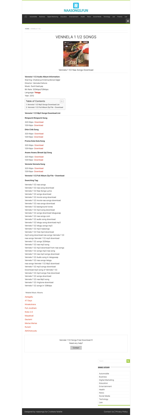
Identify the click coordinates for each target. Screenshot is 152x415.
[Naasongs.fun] (76, 6)
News (89, 16)
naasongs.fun (42, 412)
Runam (28, 327)
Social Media (97, 16)
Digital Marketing (52, 16)
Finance (119, 16)
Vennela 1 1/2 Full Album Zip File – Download (45, 107)
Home (25, 16)
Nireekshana (30, 304)
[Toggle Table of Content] (60, 101)
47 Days (28, 300)
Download (39, 122)
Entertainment (73, 16)
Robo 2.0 (29, 312)
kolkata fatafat (55, 412)
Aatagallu (29, 297)
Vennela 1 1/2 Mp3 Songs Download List (43, 104)
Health (83, 16)
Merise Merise (31, 323)
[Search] (128, 361)
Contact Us (109, 412)
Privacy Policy (121, 412)
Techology (107, 16)
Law (113, 16)
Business (42, 16)
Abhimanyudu (31, 331)
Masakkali (29, 316)
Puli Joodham (31, 308)
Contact (76, 348)
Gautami (28, 319)
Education (63, 16)
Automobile (33, 16)
